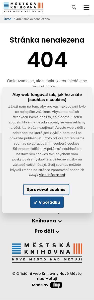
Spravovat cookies (46, 189)
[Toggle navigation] (86, 7)
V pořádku (49, 202)
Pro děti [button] (44, 231)
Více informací (52, 175)
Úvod (8, 19)
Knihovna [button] (44, 221)
